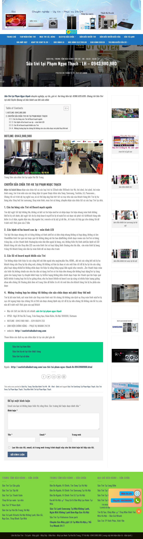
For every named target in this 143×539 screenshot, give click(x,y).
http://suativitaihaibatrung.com (30, 330)
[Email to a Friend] (53, 376)
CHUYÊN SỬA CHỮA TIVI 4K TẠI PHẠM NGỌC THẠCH (27, 116)
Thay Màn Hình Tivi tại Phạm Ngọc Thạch (37, 389)
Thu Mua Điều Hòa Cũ (117, 42)
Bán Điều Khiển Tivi (88, 36)
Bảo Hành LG (59, 42)
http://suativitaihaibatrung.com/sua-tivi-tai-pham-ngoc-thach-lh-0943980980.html (51, 367)
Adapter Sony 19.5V (39, 42)
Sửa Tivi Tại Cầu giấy (11, 485)
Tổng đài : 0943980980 (122, 500)
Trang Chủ (11, 36)
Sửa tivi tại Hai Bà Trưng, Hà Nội (16, 510)
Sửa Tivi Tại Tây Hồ (10, 490)
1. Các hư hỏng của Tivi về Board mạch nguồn (27, 119)
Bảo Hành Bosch (97, 42)
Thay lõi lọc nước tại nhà (12, 500)
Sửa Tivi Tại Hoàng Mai (107, 495)
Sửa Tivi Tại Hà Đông (106, 490)
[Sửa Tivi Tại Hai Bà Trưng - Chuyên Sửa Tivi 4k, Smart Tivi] (71, 32)
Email (43, 434)
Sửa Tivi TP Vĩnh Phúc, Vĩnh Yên (110, 520)
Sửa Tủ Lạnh (129, 36)
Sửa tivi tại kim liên (21, 346)
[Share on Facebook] (43, 376)
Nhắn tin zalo (126, 493)
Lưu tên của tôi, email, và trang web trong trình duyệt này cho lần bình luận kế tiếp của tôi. (53, 447)
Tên (10, 434)
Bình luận (12, 410)
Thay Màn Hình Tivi (28, 36)
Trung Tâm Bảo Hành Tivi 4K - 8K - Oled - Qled (76, 59)
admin (85, 73)
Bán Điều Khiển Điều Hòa (110, 36)
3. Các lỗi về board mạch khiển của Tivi (25, 125)
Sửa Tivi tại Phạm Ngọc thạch (17, 96)
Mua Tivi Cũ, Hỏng (47, 36)
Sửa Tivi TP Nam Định (11, 505)
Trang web (76, 434)
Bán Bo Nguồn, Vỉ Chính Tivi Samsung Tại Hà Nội (70, 490)
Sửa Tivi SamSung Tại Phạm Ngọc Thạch (81, 386)
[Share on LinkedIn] (64, 376)
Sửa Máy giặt (22, 42)
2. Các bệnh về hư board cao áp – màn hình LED (28, 122)
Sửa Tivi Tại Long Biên (106, 485)
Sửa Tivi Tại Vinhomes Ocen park (64, 517)
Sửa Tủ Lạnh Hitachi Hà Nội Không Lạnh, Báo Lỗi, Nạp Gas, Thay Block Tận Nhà (22, 516)
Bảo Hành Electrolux (77, 42)
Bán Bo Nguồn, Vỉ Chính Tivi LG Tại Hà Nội (67, 495)
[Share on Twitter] (48, 376)
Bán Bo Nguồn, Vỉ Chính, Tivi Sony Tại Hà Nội (68, 485)
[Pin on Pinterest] (58, 376)
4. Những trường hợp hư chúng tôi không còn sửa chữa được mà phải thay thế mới (40, 128)
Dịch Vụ (49, 59)
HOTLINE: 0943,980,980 (16, 112)
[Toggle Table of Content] (65, 108)
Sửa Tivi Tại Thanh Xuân (12, 495)
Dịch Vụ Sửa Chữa (66, 36)
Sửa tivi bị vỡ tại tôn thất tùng (26, 351)
